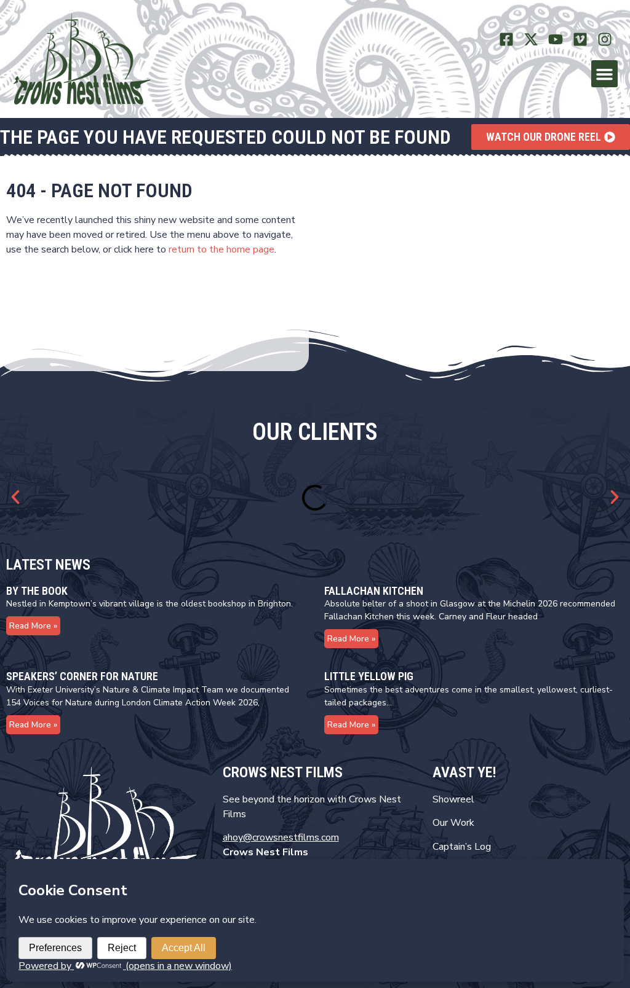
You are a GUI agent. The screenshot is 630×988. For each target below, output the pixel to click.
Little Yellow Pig (368, 676)
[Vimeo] (580, 40)
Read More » (33, 626)
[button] (604, 73)
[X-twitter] (531, 40)
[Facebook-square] (507, 40)
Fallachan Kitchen (373, 590)
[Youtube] (556, 40)
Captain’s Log (462, 846)
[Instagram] (604, 40)
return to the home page (221, 249)
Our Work (453, 822)
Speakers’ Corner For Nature (82, 676)
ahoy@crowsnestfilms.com (281, 837)
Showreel (453, 799)
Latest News (48, 564)
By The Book (37, 590)
